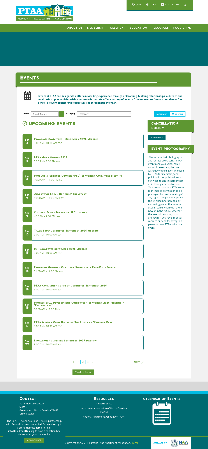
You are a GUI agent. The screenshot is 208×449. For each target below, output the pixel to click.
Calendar (117, 27)
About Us (75, 27)
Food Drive (182, 27)
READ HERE (157, 137)
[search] (61, 114)
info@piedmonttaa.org (21, 431)
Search (26, 113)
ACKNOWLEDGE (34, 440)
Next (137, 361)
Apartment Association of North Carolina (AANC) (104, 410)
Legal (135, 443)
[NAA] (179, 443)
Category (70, 113)
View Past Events (83, 372)
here (38, 427)
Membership (96, 27)
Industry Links (104, 403)
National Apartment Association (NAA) (104, 416)
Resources (160, 27)
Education (138, 27)
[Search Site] (185, 5)
